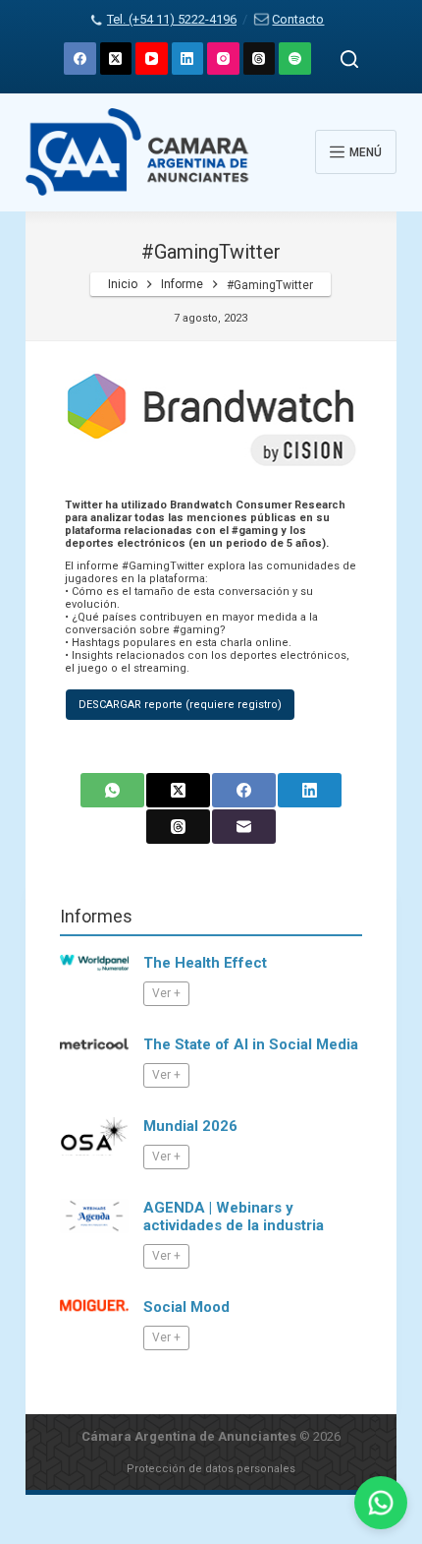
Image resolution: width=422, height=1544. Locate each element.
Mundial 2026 (190, 1126)
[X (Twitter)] (116, 58)
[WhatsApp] (112, 790)
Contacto (298, 19)
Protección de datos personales (211, 1468)
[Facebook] (80, 58)
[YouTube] (151, 58)
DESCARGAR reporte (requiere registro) (180, 704)
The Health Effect (205, 963)
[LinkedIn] (188, 58)
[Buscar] (349, 59)
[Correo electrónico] (244, 826)
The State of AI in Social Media (250, 1044)
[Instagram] (223, 58)
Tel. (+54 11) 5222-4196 (172, 19)
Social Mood (186, 1307)
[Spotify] (295, 58)
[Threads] (259, 58)
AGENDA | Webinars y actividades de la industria (233, 1216)
